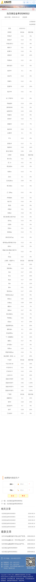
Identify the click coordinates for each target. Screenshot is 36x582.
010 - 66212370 (14, 562)
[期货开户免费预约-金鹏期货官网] (6, 3)
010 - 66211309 (14, 564)
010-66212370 (15, 558)
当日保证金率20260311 (14, 501)
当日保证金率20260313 (15, 504)
